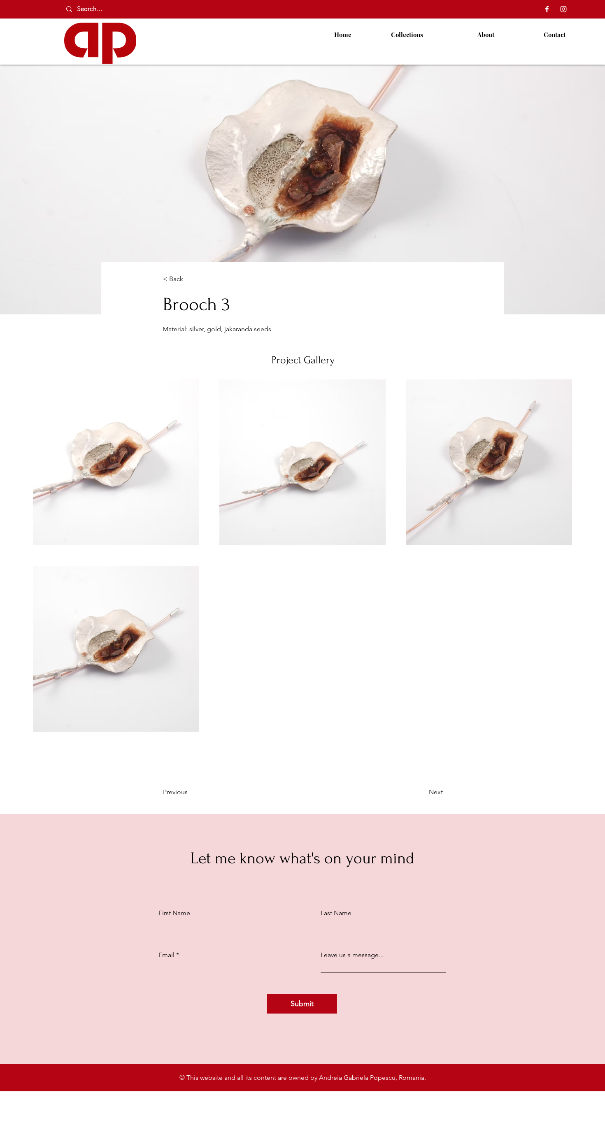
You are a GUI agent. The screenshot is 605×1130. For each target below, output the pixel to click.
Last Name (336, 913)
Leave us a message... (352, 955)
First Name (174, 913)
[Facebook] (547, 9)
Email (166, 955)
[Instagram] (563, 9)
